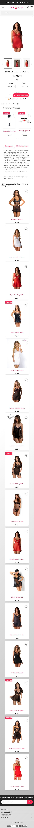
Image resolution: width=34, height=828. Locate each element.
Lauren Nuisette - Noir (17, 597)
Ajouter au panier (21, 95)
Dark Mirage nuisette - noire (17, 748)
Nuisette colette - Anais (17, 370)
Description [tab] (9, 146)
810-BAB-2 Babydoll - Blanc (17, 257)
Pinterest (17, 103)
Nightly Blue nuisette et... (17, 635)
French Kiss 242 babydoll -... (17, 710)
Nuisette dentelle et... (17, 219)
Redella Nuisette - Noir (17, 521)
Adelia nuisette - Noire (17, 332)
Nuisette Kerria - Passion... (17, 446)
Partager (9, 103)
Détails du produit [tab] (22, 146)
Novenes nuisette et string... (17, 408)
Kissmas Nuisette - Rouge (17, 786)
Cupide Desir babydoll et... (17, 295)
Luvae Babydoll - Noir (17, 672)
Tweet (13, 103)
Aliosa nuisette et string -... (17, 559)
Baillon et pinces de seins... (24, 131)
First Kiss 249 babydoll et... (17, 484)
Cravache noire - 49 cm (9, 131)
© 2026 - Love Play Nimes (17, 822)
